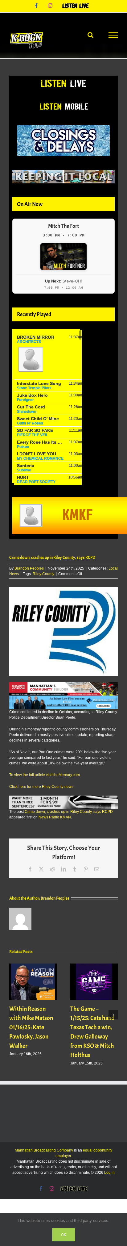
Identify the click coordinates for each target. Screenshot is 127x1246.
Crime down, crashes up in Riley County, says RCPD (69, 811)
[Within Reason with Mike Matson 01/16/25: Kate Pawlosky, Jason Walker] (33, 966)
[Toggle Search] (90, 35)
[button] (13, 1014)
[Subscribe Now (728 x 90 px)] (63, 798)
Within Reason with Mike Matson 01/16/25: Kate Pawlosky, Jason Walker (31, 1027)
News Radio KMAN (55, 817)
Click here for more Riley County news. (41, 786)
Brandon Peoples (29, 568)
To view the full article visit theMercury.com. (45, 775)
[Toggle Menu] (113, 35)
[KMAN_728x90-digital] (63, 685)
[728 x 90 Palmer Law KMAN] (63, 698)
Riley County (43, 574)
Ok (63, 1234)
